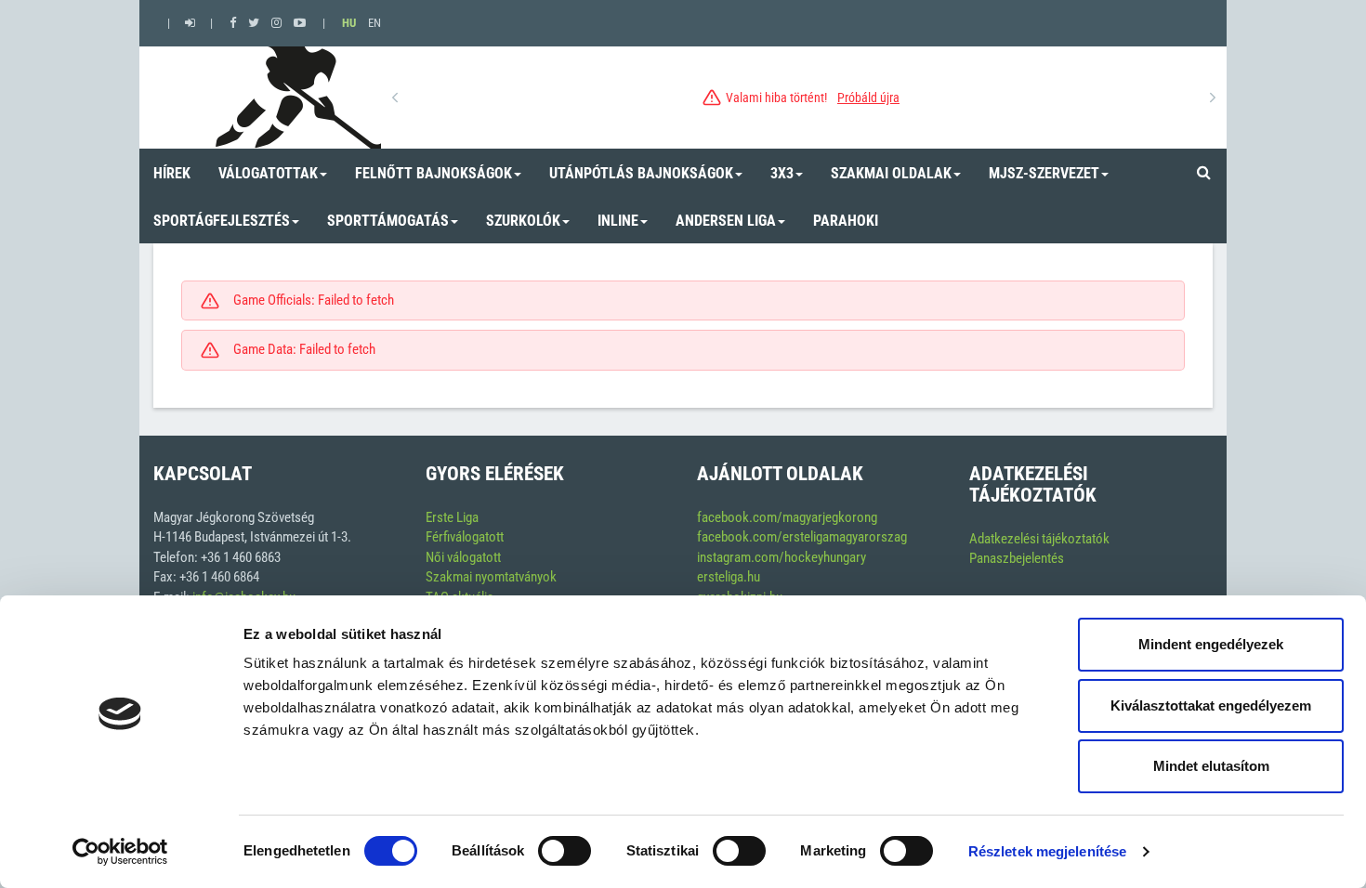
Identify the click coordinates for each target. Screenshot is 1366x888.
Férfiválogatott (465, 537)
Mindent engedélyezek (1210, 644)
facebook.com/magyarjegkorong (787, 517)
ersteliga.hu (728, 576)
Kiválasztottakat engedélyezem (1210, 705)
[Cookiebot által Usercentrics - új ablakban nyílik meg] (120, 852)
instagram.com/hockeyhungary (781, 557)
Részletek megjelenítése (1047, 851)
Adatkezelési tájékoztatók (1039, 538)
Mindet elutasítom (1211, 766)
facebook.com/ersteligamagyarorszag (802, 537)
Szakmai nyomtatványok (491, 576)
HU (349, 23)
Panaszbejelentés (1016, 558)
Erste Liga (452, 517)
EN (374, 23)
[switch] (564, 851)
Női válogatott (463, 557)
